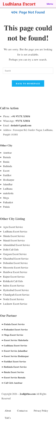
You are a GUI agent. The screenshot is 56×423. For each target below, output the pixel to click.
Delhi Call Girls (11, 249)
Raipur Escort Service (14, 276)
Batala (6, 161)
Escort (6, 170)
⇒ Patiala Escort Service (13, 324)
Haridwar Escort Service (15, 272)
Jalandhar (7, 184)
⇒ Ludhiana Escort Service (14, 345)
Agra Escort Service (13, 227)
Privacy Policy (41, 410)
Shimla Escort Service (14, 236)
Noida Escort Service (13, 299)
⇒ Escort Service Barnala (13, 377)
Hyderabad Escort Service (16, 290)
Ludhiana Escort (19, 4)
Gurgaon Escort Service (15, 254)
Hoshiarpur (8, 179)
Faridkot (7, 175)
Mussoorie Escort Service (15, 267)
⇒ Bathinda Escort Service (14, 366)
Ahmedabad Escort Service (16, 245)
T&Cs (8, 417)
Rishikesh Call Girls (13, 281)
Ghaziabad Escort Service (15, 258)
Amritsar (7, 152)
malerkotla (8, 193)
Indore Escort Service (13, 285)
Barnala (7, 157)
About (8, 410)
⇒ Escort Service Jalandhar (15, 350)
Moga (6, 197)
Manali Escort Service (14, 240)
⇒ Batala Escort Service (13, 372)
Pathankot (8, 202)
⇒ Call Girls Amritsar (12, 382)
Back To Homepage (28, 83)
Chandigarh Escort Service (16, 294)
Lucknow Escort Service (15, 303)
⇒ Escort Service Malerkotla (15, 340)
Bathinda (7, 166)
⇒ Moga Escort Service (12, 334)
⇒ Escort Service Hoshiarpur (15, 356)
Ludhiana (7, 188)
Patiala (6, 206)
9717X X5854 (23, 121)
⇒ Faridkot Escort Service (14, 361)
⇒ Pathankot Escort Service (15, 329)
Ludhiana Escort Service (15, 231)
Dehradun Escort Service (15, 263)
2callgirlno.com (28, 394)
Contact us (22, 410)
